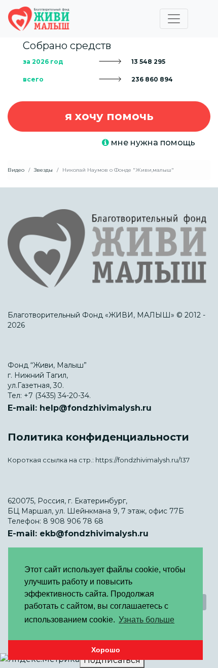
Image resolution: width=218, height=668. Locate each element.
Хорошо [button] (105, 650)
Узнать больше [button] (146, 619)
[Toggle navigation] (174, 19)
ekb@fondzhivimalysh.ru (94, 533)
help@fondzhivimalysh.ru (96, 408)
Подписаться (112, 660)
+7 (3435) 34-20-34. (57, 395)
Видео (16, 170)
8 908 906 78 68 (73, 521)
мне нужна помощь (152, 142)
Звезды (43, 170)
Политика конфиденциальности (98, 437)
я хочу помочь (109, 116)
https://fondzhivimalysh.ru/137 (142, 460)
